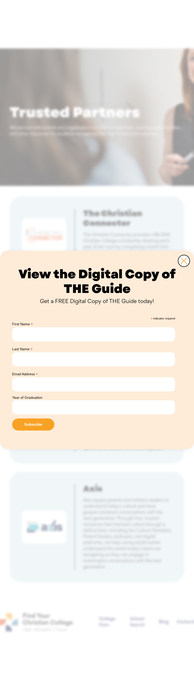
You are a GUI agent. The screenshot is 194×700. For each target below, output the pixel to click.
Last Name (22, 349)
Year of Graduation (27, 397)
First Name (22, 324)
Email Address (25, 374)
